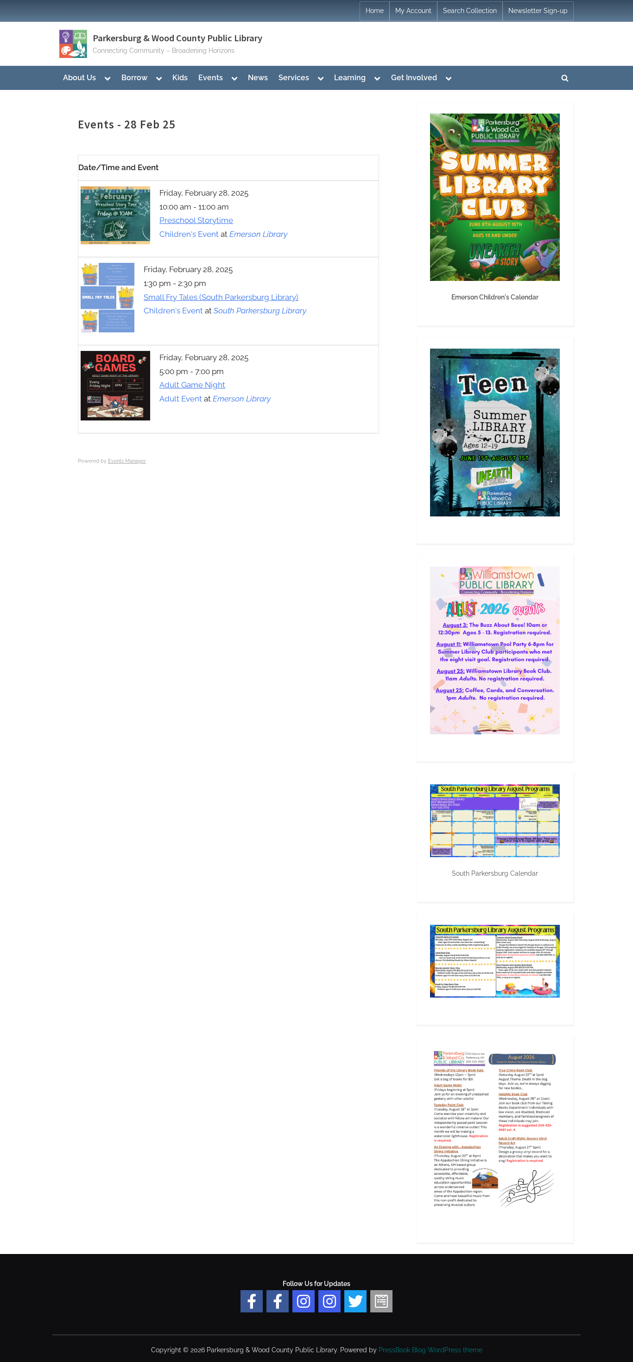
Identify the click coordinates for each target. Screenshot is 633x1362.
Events (210, 77)
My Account (413, 10)
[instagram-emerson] (303, 1301)
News (258, 77)
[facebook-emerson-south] (252, 1301)
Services (294, 77)
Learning (350, 77)
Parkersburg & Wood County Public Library (177, 38)
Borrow (134, 77)
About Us (79, 77)
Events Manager (127, 461)
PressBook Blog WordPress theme (430, 1350)
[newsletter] (381, 1301)
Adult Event (180, 398)
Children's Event (189, 234)
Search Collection (470, 10)
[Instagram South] (329, 1301)
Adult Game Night (192, 384)
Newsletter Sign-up (538, 10)
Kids (180, 77)
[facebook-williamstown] (277, 1301)
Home (375, 10)
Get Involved (414, 77)
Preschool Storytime (196, 220)
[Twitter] (355, 1301)
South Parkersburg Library (260, 310)
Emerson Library (258, 234)
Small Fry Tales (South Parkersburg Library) (221, 297)
